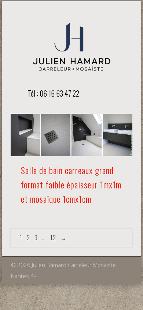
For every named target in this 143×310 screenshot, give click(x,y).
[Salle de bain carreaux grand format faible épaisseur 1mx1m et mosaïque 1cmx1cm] (71, 135)
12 (53, 237)
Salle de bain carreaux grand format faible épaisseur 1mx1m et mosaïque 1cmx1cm (71, 184)
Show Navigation (114, 93)
